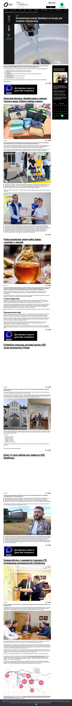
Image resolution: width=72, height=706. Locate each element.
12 (58, 111)
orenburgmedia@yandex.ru (23, 4)
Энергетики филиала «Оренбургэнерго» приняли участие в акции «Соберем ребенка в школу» (25, 100)
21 (62, 113)
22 (64, 113)
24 (54, 115)
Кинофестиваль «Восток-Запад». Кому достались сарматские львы (59, 94)
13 (60, 111)
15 (64, 111)
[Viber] (50, 83)
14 (62, 111)
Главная (6, 12)
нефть (29, 287)
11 (56, 111)
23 (66, 113)
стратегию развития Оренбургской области (36, 656)
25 (56, 115)
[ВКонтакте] (9, 26)
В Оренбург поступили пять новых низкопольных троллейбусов (59, 91)
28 (62, 115)
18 (56, 113)
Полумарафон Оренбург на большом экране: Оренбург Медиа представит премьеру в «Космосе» (60, 98)
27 (60, 115)
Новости (10, 12)
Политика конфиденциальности (56, 702)
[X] (49, 83)
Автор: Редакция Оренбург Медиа (9, 39)
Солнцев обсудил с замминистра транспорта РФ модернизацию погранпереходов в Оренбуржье (25, 561)
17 (54, 113)
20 (60, 113)
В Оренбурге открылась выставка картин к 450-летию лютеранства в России (25, 346)
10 (54, 111)
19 (58, 113)
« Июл (54, 103)
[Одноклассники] (9, 28)
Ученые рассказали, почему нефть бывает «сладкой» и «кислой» (23, 241)
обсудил (18, 604)
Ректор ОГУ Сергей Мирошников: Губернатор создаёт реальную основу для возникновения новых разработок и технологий (60, 87)
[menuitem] (6, 10)
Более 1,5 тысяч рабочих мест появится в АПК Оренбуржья (24, 456)
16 (66, 111)
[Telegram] (9, 30)
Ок (36, 704)
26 (58, 115)
